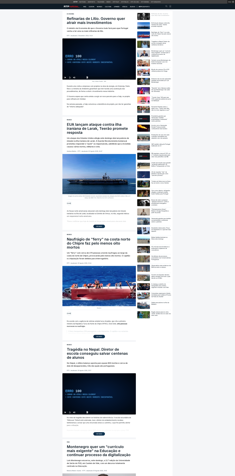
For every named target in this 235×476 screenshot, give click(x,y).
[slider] (106, 78)
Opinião (117, 7)
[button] (167, 7)
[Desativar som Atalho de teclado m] (74, 77)
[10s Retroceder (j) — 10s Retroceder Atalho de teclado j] (70, 77)
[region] (99, 59)
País (84, 7)
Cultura (108, 7)
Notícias (82, 2)
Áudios (132, 7)
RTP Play (116, 2)
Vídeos (124, 7)
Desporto (91, 2)
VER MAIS (99, 226)
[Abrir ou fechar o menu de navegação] (169, 6)
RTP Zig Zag (135, 2)
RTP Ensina (145, 2)
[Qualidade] (128, 77)
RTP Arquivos (156, 2)
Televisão (100, 2)
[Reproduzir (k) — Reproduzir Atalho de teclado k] (65, 77)
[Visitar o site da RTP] (76, 2)
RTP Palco (124, 2)
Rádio (109, 2)
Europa (91, 7)
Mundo (99, 7)
